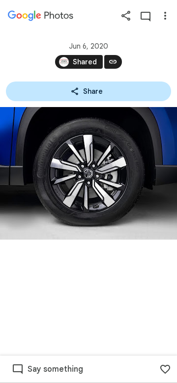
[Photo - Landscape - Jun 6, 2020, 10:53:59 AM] (88, 173)
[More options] (165, 16)
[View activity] (145, 16)
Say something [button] (55, 369)
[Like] (165, 369)
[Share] (126, 16)
